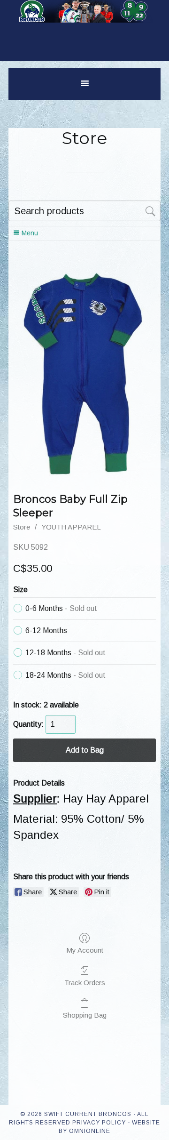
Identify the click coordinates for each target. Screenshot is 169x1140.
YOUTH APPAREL (71, 527)
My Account (84, 950)
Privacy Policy (99, 1122)
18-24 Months (65, 675)
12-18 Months (65, 653)
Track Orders (84, 983)
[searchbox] (84, 211)
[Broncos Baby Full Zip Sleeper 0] (84, 371)
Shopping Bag (85, 1015)
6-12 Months (46, 630)
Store (21, 527)
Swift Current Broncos (84, 23)
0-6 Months (61, 608)
